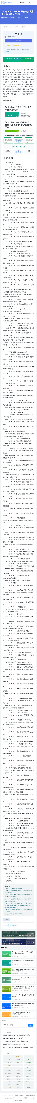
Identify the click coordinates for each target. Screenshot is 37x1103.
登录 (22, 2)
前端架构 (28, 1076)
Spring (18, 1070)
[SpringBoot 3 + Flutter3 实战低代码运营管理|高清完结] (6, 980)
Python (18, 1067)
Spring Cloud (8, 1073)
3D (8, 1056)
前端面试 (8, 1079)
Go (28, 1059)
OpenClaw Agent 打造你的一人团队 (13, 1038)
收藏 (6, 925)
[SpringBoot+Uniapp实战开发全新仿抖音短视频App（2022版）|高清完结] (6, 989)
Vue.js (8, 1076)
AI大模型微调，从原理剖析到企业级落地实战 (15, 1041)
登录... (5, 1025)
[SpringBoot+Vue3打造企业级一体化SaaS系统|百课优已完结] (6, 1015)
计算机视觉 (8, 1087)
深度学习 (18, 1084)
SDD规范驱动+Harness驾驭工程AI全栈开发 (15, 1044)
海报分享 (14, 925)
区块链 (18, 1079)
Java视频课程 (12, 17)
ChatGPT (8, 1059)
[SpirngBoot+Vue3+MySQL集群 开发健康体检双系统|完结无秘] (6, 971)
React (28, 1067)
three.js (18, 1073)
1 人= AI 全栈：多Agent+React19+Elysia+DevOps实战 (18, 1047)
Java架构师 (8, 1065)
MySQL (28, 1065)
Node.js (8, 1067)
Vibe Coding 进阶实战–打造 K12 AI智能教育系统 (16, 1035)
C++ (29, 1056)
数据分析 (28, 1081)
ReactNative (8, 1070)
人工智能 (18, 1076)
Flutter (18, 1059)
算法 (28, 1084)
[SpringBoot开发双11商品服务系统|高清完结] (6, 963)
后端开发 (16, 27)
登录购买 (18, 40)
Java (18, 1062)
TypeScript (28, 1073)
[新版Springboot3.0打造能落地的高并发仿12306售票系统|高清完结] (6, 1006)
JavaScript (28, 1062)
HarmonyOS (8, 1062)
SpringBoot (6, 919)
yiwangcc (5, 17)
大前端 (28, 1079)
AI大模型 (18, 1056)
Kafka (18, 1065)
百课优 (16, 1095)
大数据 (8, 1081)
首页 (11, 27)
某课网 (8, 1084)
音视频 (28, 1087)
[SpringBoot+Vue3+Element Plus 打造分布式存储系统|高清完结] (6, 954)
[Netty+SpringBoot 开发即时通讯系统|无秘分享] (6, 997)
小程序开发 (18, 1081)
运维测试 (18, 1087)
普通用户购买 (11, 36)
